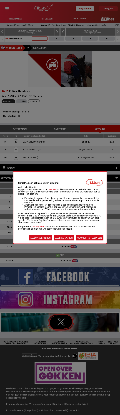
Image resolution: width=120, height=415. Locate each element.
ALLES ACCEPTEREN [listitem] (40, 237)
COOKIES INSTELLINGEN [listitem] (89, 237)
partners (52, 189)
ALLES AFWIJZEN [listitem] (64, 237)
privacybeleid (38, 226)
